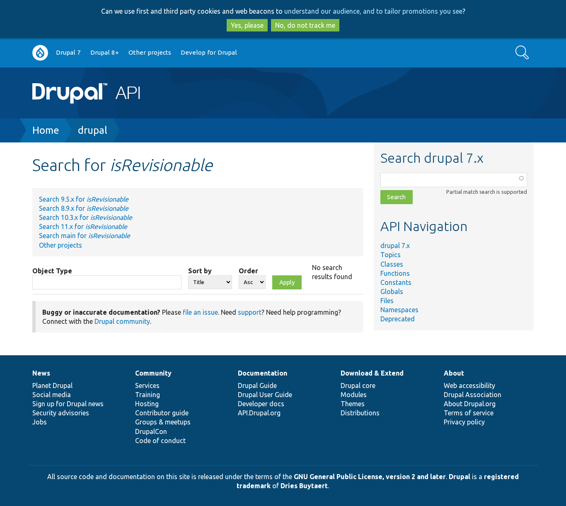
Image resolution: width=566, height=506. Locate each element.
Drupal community (122, 321)
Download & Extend (372, 373)
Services (147, 385)
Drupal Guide (257, 385)
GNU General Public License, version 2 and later (370, 476)
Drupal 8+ (104, 52)
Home (45, 130)
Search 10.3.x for (85, 217)
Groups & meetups (163, 422)
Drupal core (358, 385)
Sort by (200, 271)
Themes (353, 403)
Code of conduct (160, 440)
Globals (391, 291)
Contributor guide (162, 413)
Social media (51, 394)
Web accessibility (469, 385)
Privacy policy (464, 422)
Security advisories (60, 413)
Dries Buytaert (304, 485)
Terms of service (468, 413)
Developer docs (261, 403)
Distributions (360, 413)
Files (387, 300)
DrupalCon (151, 431)
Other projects (149, 52)
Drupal (459, 476)
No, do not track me (305, 25)
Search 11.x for (83, 226)
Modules (354, 394)
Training (147, 394)
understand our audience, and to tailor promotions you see (373, 11)
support (249, 312)
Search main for (84, 235)
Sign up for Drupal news (68, 403)
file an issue (200, 312)
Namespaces (399, 309)
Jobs (39, 422)
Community (153, 373)
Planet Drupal (52, 385)
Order (248, 271)
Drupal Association (472, 394)
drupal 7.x (395, 245)
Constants (395, 282)
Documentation (262, 373)
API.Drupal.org (259, 413)
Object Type (52, 271)
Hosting (147, 403)
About (454, 373)
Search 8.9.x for (83, 208)
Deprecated (397, 319)
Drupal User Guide (265, 394)
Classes (391, 264)
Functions (395, 273)
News (41, 373)
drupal (92, 130)
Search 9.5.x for (83, 199)
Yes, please (247, 25)
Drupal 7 (68, 52)
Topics (390, 254)
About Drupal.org (470, 403)
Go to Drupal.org (40, 52)
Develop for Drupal (209, 52)
